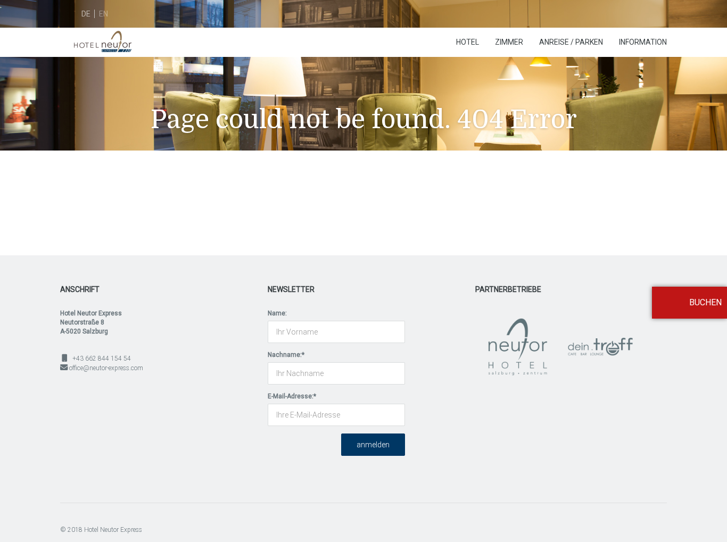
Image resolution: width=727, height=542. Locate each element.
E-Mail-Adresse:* (292, 396)
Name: (277, 313)
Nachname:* (286, 354)
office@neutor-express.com (106, 368)
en (103, 14)
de (85, 14)
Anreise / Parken (571, 42)
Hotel (467, 42)
